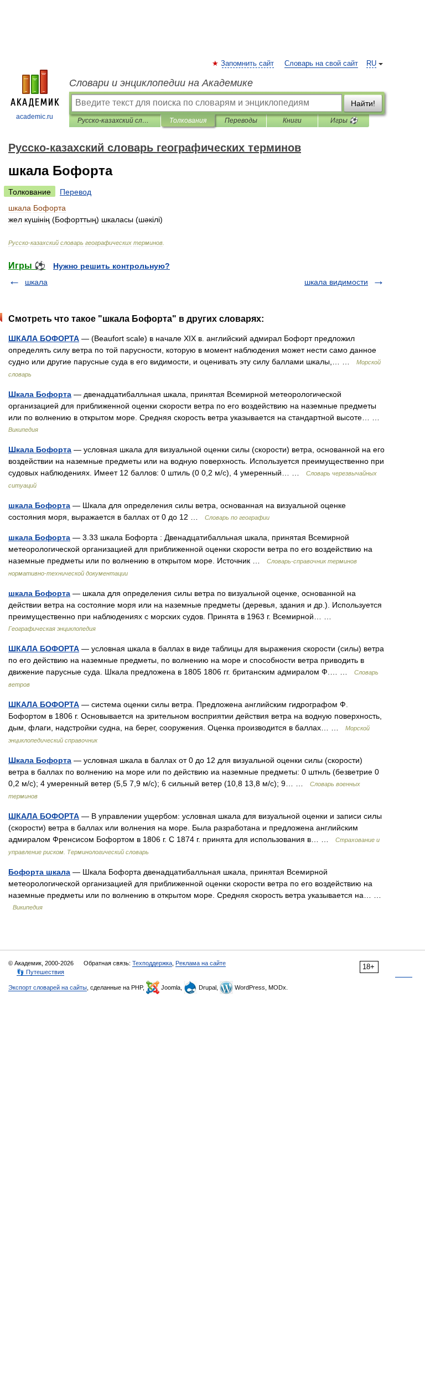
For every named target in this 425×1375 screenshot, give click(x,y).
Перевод (75, 191)
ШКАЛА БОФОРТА (43, 338)
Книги (292, 120)
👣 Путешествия (40, 972)
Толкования (187, 120)
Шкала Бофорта (39, 394)
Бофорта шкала (39, 871)
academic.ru (34, 117)
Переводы (241, 120)
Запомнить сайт (248, 63)
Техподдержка (152, 963)
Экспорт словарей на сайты (47, 987)
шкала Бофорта (39, 505)
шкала (36, 282)
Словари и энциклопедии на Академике (161, 82)
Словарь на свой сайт (321, 63)
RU (371, 63)
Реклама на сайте (200, 963)
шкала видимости (336, 282)
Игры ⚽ (343, 120)
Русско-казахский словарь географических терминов (114, 120)
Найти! (363, 103)
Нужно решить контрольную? (111, 266)
